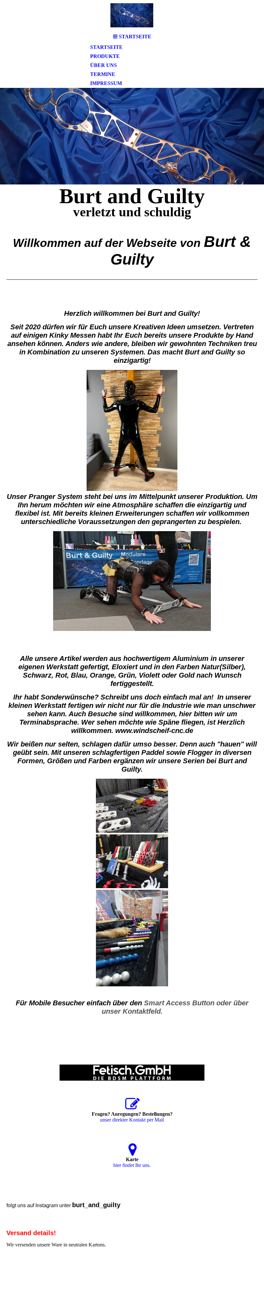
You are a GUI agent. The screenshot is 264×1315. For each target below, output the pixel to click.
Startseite (106, 47)
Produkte (105, 56)
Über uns (103, 65)
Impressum (106, 83)
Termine (102, 74)
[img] (132, 15)
